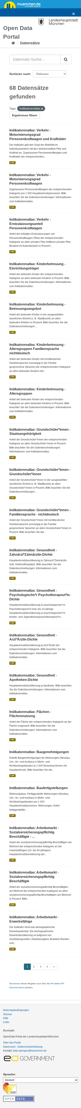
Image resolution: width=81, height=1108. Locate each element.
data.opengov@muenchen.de (30, 1050)
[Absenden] (66, 59)
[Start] (13, 43)
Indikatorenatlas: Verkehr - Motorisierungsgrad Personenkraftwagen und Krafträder (37, 135)
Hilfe (5, 1018)
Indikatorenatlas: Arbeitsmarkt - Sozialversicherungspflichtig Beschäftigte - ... (34, 832)
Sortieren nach (19, 74)
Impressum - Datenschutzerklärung (23, 1046)
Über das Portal (12, 1042)
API (52, 983)
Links (6, 1022)
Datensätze (30, 43)
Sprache (9, 1074)
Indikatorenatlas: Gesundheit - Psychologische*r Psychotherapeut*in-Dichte (40, 595)
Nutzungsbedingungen (16, 1010)
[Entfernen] (42, 108)
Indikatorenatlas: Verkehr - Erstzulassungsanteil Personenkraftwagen (30, 224)
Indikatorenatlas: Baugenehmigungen (39, 752)
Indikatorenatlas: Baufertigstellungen (38, 788)
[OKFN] (18, 1097)
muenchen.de (24, 4)
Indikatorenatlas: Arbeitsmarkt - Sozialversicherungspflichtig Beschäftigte (34, 877)
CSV (12, 162)
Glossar (7, 1014)
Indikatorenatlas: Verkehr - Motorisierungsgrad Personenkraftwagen (30, 179)
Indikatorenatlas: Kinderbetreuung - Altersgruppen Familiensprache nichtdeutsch (37, 349)
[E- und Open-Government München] (30, 1058)
